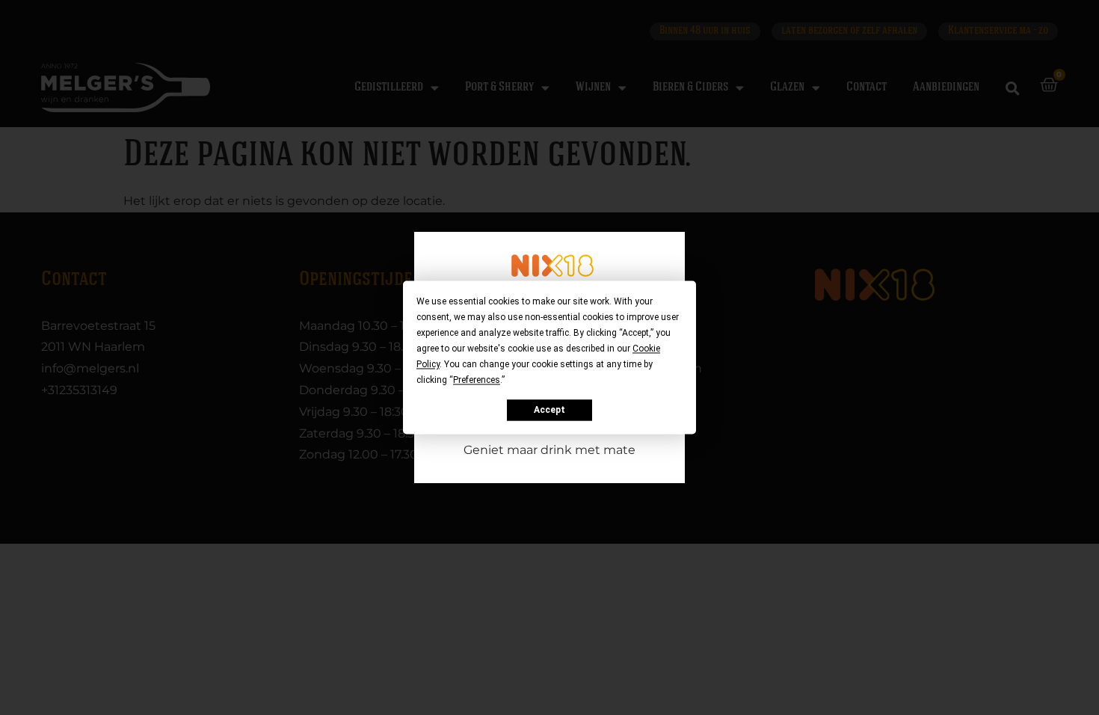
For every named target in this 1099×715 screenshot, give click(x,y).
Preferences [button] (476, 380)
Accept (549, 410)
